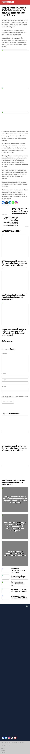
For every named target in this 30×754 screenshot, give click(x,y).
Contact (3, 752)
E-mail (4, 380)
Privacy (3, 750)
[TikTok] (12, 738)
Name (4, 373)
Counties (4, 205)
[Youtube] (15, 738)
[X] (6, 202)
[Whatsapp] (13, 202)
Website (4, 386)
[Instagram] (16, 202)
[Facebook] (3, 202)
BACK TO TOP (6, 745)
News (7, 205)
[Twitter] (6, 738)
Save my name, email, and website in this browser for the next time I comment (15, 397)
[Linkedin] (9, 202)
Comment (4, 353)
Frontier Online (8, 2)
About (2, 748)
